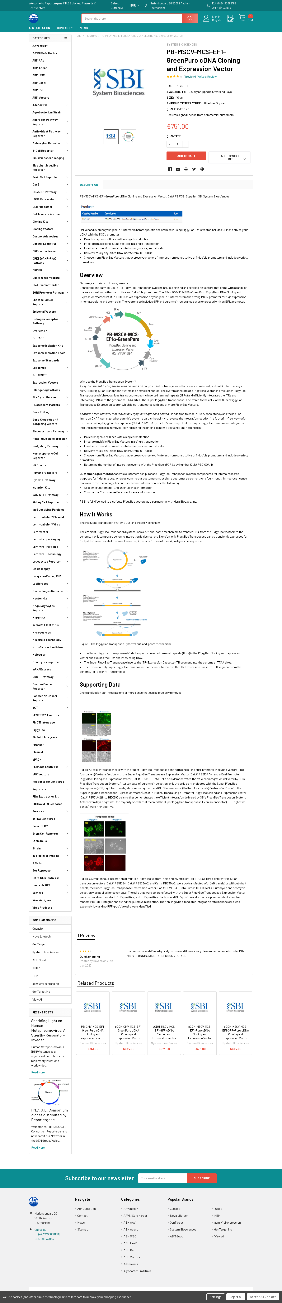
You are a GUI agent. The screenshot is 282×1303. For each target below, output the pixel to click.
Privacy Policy (225, 1289)
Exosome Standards (45, 360)
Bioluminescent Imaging (48, 158)
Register (217, 20)
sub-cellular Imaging (45, 855)
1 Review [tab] (86, 935)
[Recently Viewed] (233, 18)
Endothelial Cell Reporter (43, 302)
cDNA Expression (43, 199)
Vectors (37, 892)
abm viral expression (45, 983)
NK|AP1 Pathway (42, 677)
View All (37, 999)
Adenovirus (40, 105)
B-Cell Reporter (43, 150)
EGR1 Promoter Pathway (48, 292)
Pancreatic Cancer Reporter (44, 698)
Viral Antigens (41, 900)
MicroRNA (38, 617)
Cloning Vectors (43, 229)
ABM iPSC (38, 75)
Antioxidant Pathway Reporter (46, 133)
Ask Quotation (39, 28)
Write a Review (207, 76)
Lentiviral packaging (46, 539)
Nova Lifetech (41, 936)
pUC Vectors (40, 774)
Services (38, 811)
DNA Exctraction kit (45, 285)
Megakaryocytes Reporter (43, 608)
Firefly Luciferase (44, 397)
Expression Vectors (45, 382)
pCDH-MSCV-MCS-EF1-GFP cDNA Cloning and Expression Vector (164, 1032)
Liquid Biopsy (41, 568)
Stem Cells (39, 841)
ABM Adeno (39, 68)
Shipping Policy (113, 1289)
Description (89, 184)
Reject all (235, 1297)
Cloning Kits (40, 221)
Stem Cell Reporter (45, 833)
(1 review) (190, 76)
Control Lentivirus (44, 243)
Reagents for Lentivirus (48, 781)
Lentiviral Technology (46, 554)
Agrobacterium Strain (46, 112)
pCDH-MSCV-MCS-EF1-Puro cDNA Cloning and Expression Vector (200, 1032)
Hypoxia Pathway (43, 480)
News (84, 28)
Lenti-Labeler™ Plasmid (48, 517)
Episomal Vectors (44, 311)
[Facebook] (170, 169)
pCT (35, 707)
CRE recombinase (44, 251)
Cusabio (37, 928)
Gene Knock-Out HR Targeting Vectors (45, 422)
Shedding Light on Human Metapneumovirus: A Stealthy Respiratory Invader (48, 1030)
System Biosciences (45, 952)
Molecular (38, 654)
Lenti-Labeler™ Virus (46, 524)
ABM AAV (38, 60)
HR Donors (39, 465)
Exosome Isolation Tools (48, 353)
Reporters (39, 789)
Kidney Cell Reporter (46, 502)
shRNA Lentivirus (43, 818)
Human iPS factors (44, 472)
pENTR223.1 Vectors (45, 715)
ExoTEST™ (39, 375)
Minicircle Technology (46, 639)
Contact (63, 28)
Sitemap (82, 1229)
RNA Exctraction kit (45, 796)
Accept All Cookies (263, 1297)
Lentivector (40, 532)
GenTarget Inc (41, 991)
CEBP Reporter (42, 206)
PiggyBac (38, 730)
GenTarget (39, 944)
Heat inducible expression (49, 438)
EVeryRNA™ (39, 330)
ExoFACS (38, 338)
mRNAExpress (41, 669)
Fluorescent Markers (46, 404)
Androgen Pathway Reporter (45, 122)
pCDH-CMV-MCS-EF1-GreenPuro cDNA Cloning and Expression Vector (128, 1032)
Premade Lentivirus (45, 766)
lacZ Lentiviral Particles (48, 509)
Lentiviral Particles (45, 546)
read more (38, 1072)
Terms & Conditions (56, 1289)
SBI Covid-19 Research (47, 804)
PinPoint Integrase (44, 737)
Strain (36, 848)
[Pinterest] (202, 169)
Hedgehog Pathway (45, 446)
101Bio (36, 968)
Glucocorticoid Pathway (48, 431)
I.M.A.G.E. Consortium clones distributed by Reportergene (49, 1115)
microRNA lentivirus (45, 625)
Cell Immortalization (46, 214)
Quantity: (174, 136)
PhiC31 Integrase (43, 722)
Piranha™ (38, 744)
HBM (35, 975)
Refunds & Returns (169, 1289)
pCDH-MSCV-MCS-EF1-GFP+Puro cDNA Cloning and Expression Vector (235, 1032)
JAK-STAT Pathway (45, 494)
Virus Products (42, 907)
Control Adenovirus (45, 236)
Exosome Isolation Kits (47, 345)
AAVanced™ (40, 45)
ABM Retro (39, 90)
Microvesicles (41, 632)
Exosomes (39, 367)
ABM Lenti (39, 82)
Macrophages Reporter (47, 591)
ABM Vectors (40, 97)
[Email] (178, 169)
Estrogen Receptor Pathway (45, 321)
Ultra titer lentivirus (45, 878)
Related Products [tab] (95, 983)
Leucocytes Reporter (46, 561)
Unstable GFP (41, 885)
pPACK (36, 759)
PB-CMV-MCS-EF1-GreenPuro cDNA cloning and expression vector (93, 1032)
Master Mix (39, 598)
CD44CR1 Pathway (44, 192)
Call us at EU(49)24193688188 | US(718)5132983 (47, 1234)
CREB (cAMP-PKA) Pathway (44, 261)
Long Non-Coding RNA (47, 576)
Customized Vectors (46, 277)
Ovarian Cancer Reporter (42, 686)
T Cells (37, 863)
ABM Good (39, 960)
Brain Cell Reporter (45, 177)
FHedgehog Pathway (46, 390)
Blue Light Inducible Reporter (45, 168)
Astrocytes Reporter (46, 143)
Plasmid (37, 752)
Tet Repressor (42, 870)
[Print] (186, 169)
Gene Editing (40, 412)
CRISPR (37, 270)
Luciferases (40, 583)
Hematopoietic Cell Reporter (45, 456)
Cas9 (35, 184)
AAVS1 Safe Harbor (44, 53)
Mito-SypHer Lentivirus (47, 647)
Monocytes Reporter (46, 662)
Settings (216, 1297)
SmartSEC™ (40, 826)
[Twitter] (194, 169)
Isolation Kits (41, 487)
